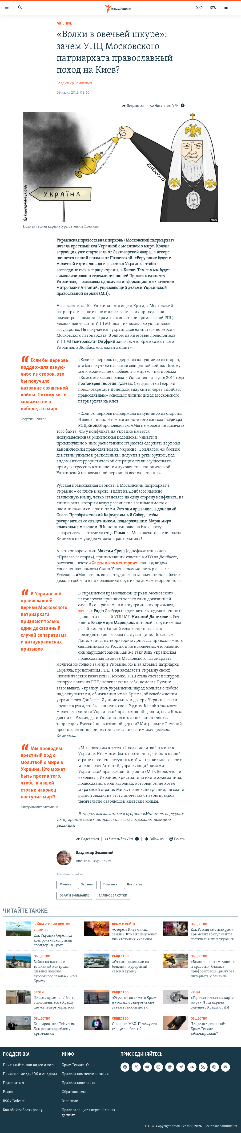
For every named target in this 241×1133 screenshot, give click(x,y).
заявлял (85, 611)
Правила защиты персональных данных (88, 1112)
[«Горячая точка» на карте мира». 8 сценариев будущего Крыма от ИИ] (175, 997)
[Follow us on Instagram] (158, 1067)
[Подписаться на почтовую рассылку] (225, 1067)
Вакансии (70, 1101)
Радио (8, 1092)
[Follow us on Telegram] (180, 1067)
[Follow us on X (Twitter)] (136, 1067)
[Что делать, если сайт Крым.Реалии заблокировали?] (175, 1023)
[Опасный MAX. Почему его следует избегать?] (96, 1023)
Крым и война (124, 924)
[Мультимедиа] (226, 8)
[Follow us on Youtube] (147, 1067)
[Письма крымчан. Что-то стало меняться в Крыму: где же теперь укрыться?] (18, 997)
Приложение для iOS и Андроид (30, 1074)
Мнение (64, 23)
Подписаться (13, 1083)
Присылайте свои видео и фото (29, 1065)
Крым (195, 992)
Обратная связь (74, 1092)
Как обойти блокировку (23, 1110)
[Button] (133, 106)
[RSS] (203, 1067)
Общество (199, 924)
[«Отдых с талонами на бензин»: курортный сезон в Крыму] (96, 961)
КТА (213, 8)
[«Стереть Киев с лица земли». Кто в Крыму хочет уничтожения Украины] (96, 928)
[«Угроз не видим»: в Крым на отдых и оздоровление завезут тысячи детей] (96, 997)
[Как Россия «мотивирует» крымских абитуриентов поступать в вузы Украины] (175, 928)
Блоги (39, 992)
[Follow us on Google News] (169, 1067)
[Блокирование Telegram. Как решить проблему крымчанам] (18, 1023)
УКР (199, 8)
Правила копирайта (78, 1083)
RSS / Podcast (13, 1101)
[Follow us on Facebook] (124, 1067)
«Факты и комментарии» (113, 563)
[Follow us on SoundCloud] (191, 1067)
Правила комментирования (85, 1074)
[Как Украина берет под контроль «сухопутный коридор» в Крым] (18, 928)
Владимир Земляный (74, 83)
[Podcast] (214, 1067)
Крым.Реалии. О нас (78, 1065)
